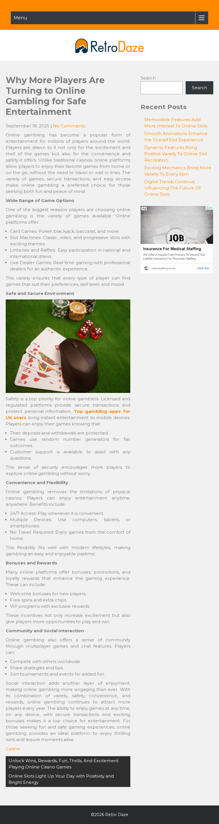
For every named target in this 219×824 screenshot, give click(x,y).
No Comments (69, 126)
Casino (13, 748)
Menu (20, 18)
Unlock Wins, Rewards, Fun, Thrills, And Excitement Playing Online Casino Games (64, 764)
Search (148, 78)
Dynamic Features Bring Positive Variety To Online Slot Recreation (175, 154)
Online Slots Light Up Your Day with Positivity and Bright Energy (61, 779)
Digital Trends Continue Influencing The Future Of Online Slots (172, 188)
